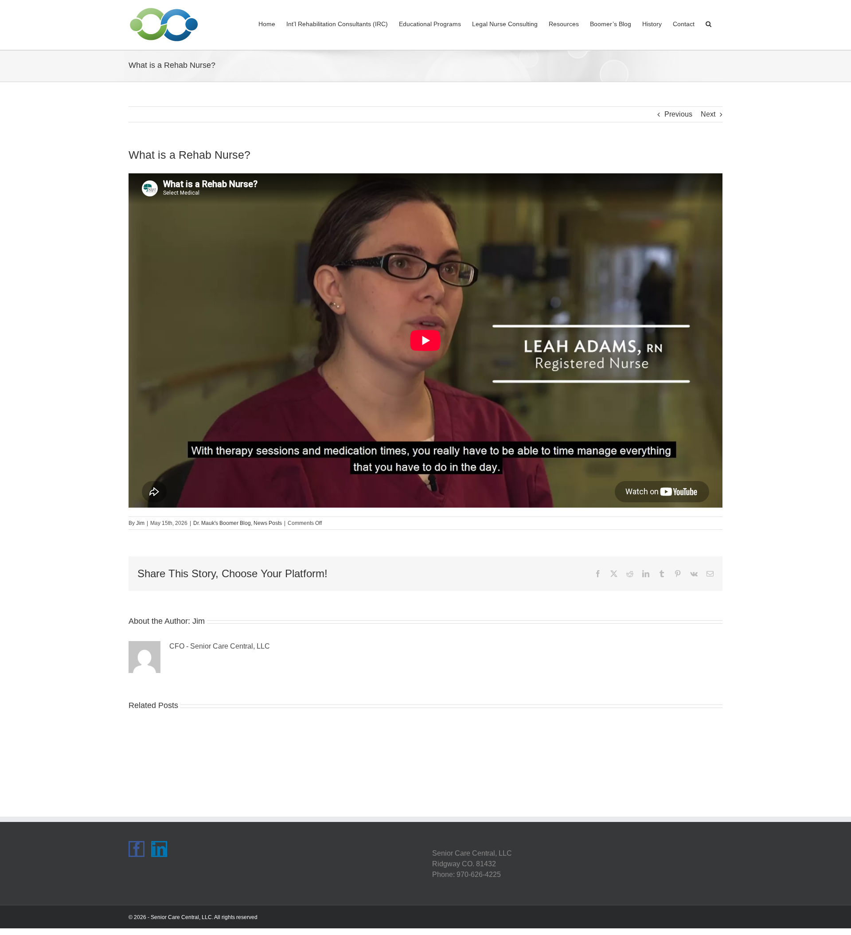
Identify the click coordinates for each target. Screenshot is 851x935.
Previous (678, 114)
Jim (140, 523)
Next (708, 114)
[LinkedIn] (159, 849)
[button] (708, 23)
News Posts (268, 523)
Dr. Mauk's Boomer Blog (222, 523)
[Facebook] (136, 849)
